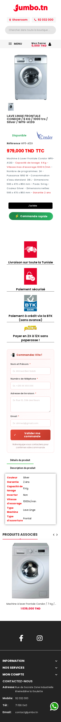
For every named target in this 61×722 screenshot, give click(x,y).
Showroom (19, 20)
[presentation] (53, 535)
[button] (9, 77)
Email (15, 416)
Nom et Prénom (21, 364)
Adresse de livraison (23, 393)
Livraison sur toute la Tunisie (30, 262)
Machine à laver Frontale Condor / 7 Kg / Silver (30, 603)
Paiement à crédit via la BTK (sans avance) (31, 318)
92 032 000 (45, 20)
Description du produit (22, 468)
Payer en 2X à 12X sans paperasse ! (30, 338)
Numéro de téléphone (24, 378)
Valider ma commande (27, 434)
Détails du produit (20, 460)
